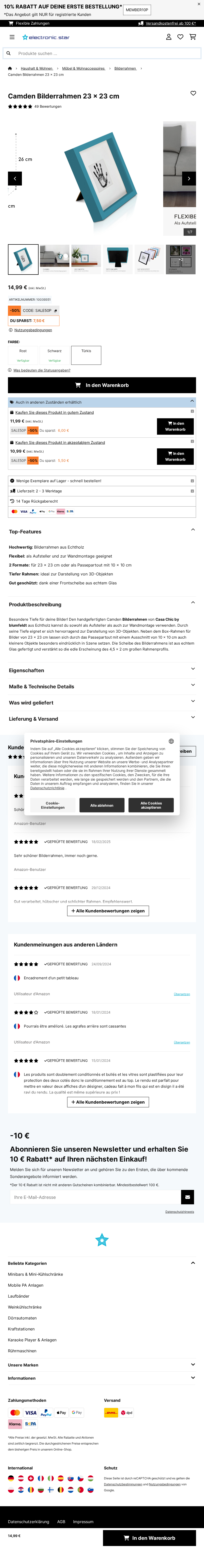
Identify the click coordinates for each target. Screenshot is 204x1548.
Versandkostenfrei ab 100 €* (171, 23)
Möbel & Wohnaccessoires (83, 68)
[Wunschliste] (180, 37)
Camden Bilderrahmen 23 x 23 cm (36, 75)
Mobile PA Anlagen (25, 1285)
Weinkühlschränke (25, 1307)
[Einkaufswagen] (192, 37)
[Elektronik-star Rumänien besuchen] (31, 1490)
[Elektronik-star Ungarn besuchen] (91, 1478)
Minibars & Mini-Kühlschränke (35, 1274)
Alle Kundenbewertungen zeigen (110, 910)
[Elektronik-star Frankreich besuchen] (41, 1478)
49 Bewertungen (47, 106)
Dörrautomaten (22, 1317)
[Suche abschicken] (8, 53)
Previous (15, 179)
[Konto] (168, 37)
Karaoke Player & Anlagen (32, 1339)
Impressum (83, 1521)
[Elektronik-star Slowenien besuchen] (91, 1490)
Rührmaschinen (22, 1350)
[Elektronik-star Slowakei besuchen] (71, 1478)
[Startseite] (14, 68)
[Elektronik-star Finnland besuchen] (51, 1490)
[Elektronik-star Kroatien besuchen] (21, 1490)
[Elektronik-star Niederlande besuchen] (71, 1490)
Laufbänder (18, 1296)
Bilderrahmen (125, 68)
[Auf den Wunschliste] (193, 93)
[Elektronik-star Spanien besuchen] (61, 1478)
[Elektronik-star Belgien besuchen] (61, 1490)
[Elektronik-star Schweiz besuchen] (31, 1478)
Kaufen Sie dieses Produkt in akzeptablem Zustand (60, 442)
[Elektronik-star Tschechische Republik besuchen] (81, 1478)
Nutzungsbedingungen (165, 1484)
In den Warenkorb (107, 385)
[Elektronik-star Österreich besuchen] (21, 1478)
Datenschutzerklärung (28, 1521)
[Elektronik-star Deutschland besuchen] (11, 1478)
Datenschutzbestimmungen (123, 1484)
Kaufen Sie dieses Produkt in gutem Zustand (54, 412)
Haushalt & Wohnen (37, 68)
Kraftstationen (21, 1328)
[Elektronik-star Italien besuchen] (51, 1478)
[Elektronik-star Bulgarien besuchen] (41, 1490)
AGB (61, 1521)
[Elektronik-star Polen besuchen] (11, 1490)
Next (189, 179)
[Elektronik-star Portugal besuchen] (81, 1490)
